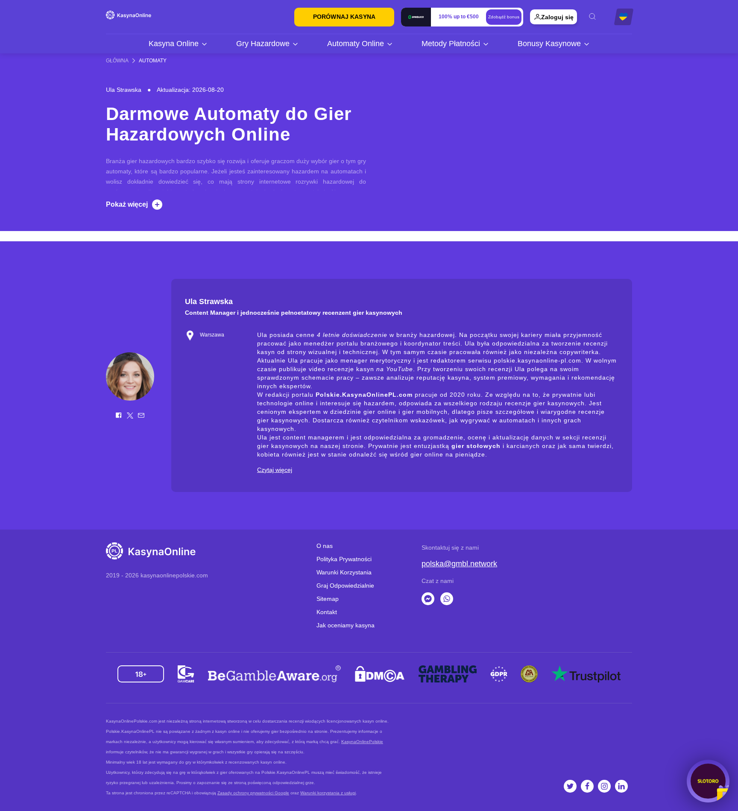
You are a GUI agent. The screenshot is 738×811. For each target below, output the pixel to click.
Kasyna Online (174, 43)
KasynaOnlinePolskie (362, 741)
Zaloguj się (557, 17)
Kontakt (326, 612)
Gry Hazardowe (263, 43)
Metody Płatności (451, 43)
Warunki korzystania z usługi (328, 793)
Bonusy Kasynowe (549, 43)
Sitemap (327, 598)
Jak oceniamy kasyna (345, 625)
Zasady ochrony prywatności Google (253, 793)
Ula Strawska (123, 89)
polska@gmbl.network (459, 563)
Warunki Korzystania (344, 572)
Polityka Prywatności (344, 559)
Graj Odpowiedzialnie (345, 585)
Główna (117, 61)
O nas (324, 545)
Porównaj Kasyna (344, 16)
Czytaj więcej (274, 469)
